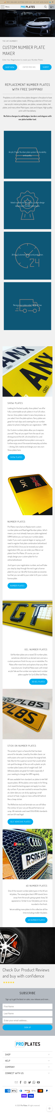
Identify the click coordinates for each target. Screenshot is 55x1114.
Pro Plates (24, 1105)
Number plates (17, 585)
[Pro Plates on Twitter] (30, 1082)
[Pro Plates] (27, 6)
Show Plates (15, 403)
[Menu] (1, 6)
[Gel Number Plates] (27, 618)
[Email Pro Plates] (16, 1082)
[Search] (45, 6)
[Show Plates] (27, 371)
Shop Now (9, 67)
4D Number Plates (36, 885)
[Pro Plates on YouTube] (38, 1082)
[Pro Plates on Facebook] (21, 1082)
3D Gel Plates (38, 681)
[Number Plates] (27, 489)
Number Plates (16, 521)
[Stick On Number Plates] (27, 714)
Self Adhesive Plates (20, 821)
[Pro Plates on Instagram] (25, 1082)
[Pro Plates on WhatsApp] (34, 1082)
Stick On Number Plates (22, 745)
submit (46, 67)
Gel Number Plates (36, 649)
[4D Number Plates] (27, 854)
